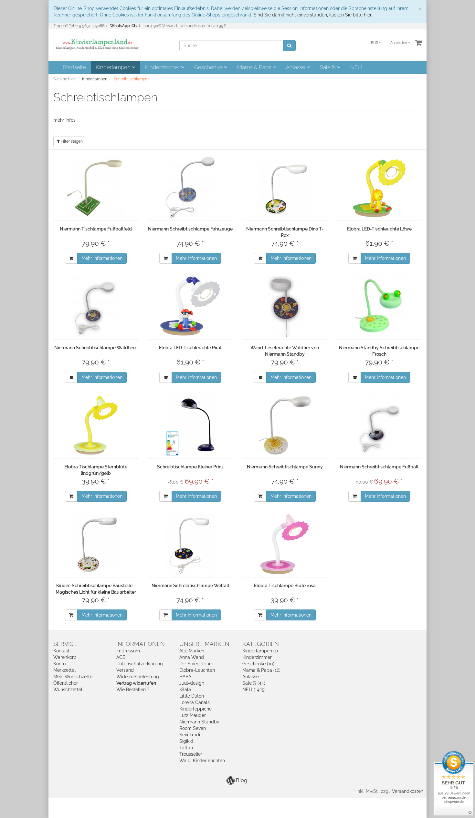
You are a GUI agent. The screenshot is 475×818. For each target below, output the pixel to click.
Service (65, 643)
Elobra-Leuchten (197, 670)
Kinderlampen (114, 67)
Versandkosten (407, 791)
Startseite (74, 67)
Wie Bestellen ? (132, 689)
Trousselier (190, 754)
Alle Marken (191, 650)
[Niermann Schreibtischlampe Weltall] (190, 544)
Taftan (186, 747)
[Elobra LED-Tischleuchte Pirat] (190, 306)
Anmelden (399, 43)
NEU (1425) (254, 689)
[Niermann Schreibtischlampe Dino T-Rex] (284, 187)
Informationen (140, 643)
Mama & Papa (255, 67)
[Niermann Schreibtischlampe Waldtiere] (95, 306)
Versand (125, 670)
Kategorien (260, 643)
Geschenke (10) (258, 663)
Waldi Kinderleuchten (202, 760)
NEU (356, 67)
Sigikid (186, 741)
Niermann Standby (199, 721)
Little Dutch (191, 696)
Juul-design (191, 683)
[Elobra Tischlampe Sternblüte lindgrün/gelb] (95, 425)
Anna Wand (191, 657)
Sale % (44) (253, 683)
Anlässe (296, 67)
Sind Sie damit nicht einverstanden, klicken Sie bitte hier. (313, 14)
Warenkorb (65, 657)
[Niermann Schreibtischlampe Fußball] (379, 425)
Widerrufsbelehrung (137, 676)
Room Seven (192, 728)
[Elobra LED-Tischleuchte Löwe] (379, 187)
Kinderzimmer (163, 67)
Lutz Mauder (192, 715)
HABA (185, 676)
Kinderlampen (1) (260, 650)
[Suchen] (289, 45)
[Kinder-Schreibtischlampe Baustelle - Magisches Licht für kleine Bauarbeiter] (95, 544)
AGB (120, 657)
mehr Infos (64, 120)
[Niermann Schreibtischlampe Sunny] (284, 425)
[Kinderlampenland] (96, 44)
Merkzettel (64, 670)
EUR (375, 43)
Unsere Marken (204, 643)
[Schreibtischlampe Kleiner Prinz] (190, 425)
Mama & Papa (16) (261, 670)
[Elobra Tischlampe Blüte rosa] (284, 544)
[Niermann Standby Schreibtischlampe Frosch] (379, 306)
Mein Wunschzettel (73, 676)
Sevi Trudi (189, 734)
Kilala (185, 689)
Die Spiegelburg (196, 663)
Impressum (128, 650)
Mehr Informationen (101, 258)
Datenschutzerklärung (139, 663)
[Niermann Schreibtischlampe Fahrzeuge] (190, 187)
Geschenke (209, 67)
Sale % (328, 67)
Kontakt (61, 650)
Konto (59, 663)
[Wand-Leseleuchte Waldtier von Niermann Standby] (284, 306)
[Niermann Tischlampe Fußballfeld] (95, 187)
